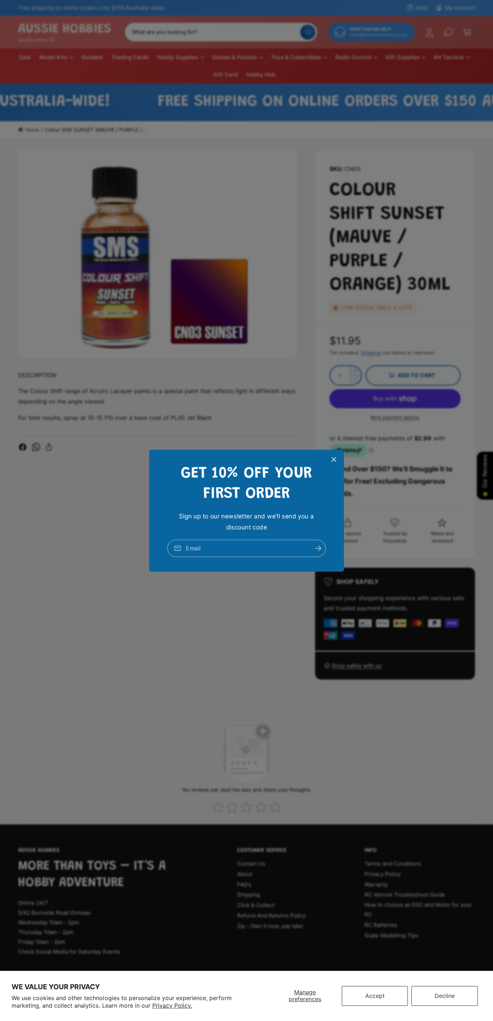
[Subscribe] (318, 548)
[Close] (334, 459)
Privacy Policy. (172, 1005)
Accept (375, 995)
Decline (445, 995)
